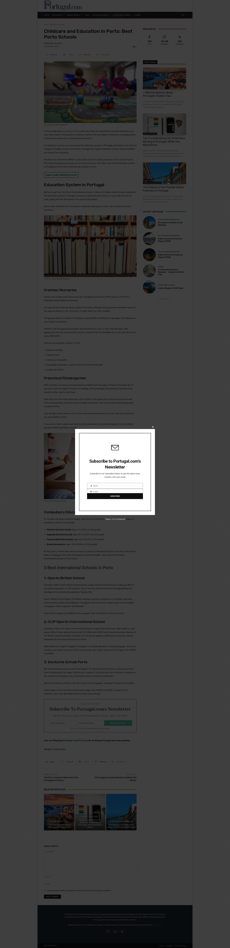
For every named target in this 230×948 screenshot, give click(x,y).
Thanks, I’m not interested (115, 519)
